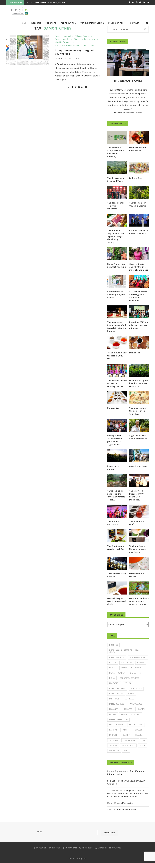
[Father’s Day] (139, 167)
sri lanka (113, 740)
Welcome (36, 23)
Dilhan (60, 58)
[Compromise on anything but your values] (28, 50)
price (124, 730)
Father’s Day (135, 178)
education (114, 683)
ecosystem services (129, 678)
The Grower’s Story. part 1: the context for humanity (115, 152)
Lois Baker (112, 780)
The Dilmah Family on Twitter (128, 112)
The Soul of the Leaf (136, 523)
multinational (136, 725)
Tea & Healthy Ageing (92, 23)
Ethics (131, 694)
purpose (113, 735)
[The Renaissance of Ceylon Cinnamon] (117, 192)
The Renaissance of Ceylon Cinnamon (115, 206)
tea (143, 740)
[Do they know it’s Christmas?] (139, 137)
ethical (128, 683)
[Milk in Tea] (139, 342)
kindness (128, 709)
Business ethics (116, 657)
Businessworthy (62, 39)
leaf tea (141, 709)
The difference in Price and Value (115, 179)
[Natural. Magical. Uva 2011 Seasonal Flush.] (117, 588)
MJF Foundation (116, 725)
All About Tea (68, 23)
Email (39, 831)
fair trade (114, 699)
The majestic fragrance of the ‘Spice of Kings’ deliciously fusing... (115, 236)
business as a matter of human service (124, 651)
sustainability (130, 740)
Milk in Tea (134, 352)
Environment (89, 39)
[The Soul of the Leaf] (139, 511)
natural (113, 730)
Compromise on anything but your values (116, 294)
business (113, 645)
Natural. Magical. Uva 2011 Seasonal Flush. (116, 601)
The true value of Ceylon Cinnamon (138, 204)
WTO (126, 751)
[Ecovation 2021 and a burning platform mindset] (139, 311)
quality (126, 735)
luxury (112, 714)
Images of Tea (116, 23)
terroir (113, 745)
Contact (134, 23)
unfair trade (128, 745)
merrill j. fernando (130, 714)
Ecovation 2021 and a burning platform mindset (138, 325)
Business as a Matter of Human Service (72, 36)
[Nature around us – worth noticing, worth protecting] (139, 588)
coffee (140, 663)
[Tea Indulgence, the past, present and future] (139, 535)
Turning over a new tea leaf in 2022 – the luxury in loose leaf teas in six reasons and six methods (127, 793)
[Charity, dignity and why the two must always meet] (139, 253)
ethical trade (116, 694)
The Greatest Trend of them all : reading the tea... (117, 383)
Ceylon (112, 663)
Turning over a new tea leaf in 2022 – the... (117, 355)
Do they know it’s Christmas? (137, 149)
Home (24, 23)
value (142, 745)
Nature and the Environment (67, 46)
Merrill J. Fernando (63, 42)
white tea (114, 751)
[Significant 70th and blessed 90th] (139, 425)
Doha (112, 678)
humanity (113, 709)
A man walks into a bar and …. (116, 575)
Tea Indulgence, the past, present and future (137, 549)
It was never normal (113, 467)
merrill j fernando (118, 720)
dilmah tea (135, 673)
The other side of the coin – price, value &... (137, 411)
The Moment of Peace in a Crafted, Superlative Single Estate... (116, 326)
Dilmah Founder (117, 673)
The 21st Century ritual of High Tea (116, 547)
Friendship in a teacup (136, 575)
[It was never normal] (117, 455)
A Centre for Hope (138, 466)
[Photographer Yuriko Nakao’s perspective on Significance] (117, 425)
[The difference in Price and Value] (117, 167)
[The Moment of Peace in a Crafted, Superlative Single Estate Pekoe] (117, 311)
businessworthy (138, 657)
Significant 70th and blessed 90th (138, 437)
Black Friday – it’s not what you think (116, 265)
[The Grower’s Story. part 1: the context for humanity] (117, 137)
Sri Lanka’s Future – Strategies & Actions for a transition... (138, 296)
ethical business (117, 688)
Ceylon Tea (126, 663)
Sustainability (90, 46)
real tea (139, 735)
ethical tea (136, 688)
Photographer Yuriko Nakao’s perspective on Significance (114, 440)
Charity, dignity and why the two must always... (54, 2)
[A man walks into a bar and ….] (117, 563)
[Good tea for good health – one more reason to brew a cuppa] (139, 370)
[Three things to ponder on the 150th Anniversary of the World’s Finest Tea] (117, 480)
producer (137, 730)
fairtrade (129, 699)
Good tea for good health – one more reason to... (138, 383)
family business (116, 704)
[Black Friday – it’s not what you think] (117, 253)
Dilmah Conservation (131, 668)
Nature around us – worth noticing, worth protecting (139, 601)
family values (135, 704)
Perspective (113, 408)
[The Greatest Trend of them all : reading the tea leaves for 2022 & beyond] (117, 370)
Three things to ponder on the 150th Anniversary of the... (116, 495)
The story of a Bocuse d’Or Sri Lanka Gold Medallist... (137, 495)
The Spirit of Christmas (113, 523)
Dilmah (77, 39)
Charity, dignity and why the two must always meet (138, 267)
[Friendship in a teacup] (139, 563)
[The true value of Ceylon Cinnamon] (139, 192)
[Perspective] (117, 397)
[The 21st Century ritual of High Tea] (117, 535)
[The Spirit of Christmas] (117, 511)
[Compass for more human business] (139, 220)
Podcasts (51, 23)
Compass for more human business (138, 232)
